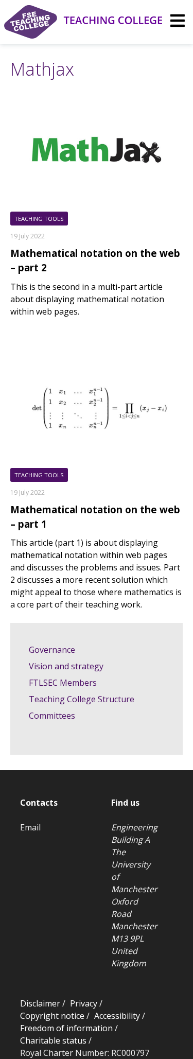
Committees (52, 715)
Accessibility (117, 1015)
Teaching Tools (39, 218)
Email (30, 827)
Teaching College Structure (81, 699)
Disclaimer (40, 1003)
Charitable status (53, 1040)
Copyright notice (52, 1015)
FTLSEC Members (63, 682)
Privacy (83, 1003)
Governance (52, 649)
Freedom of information (66, 1028)
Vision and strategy (66, 666)
